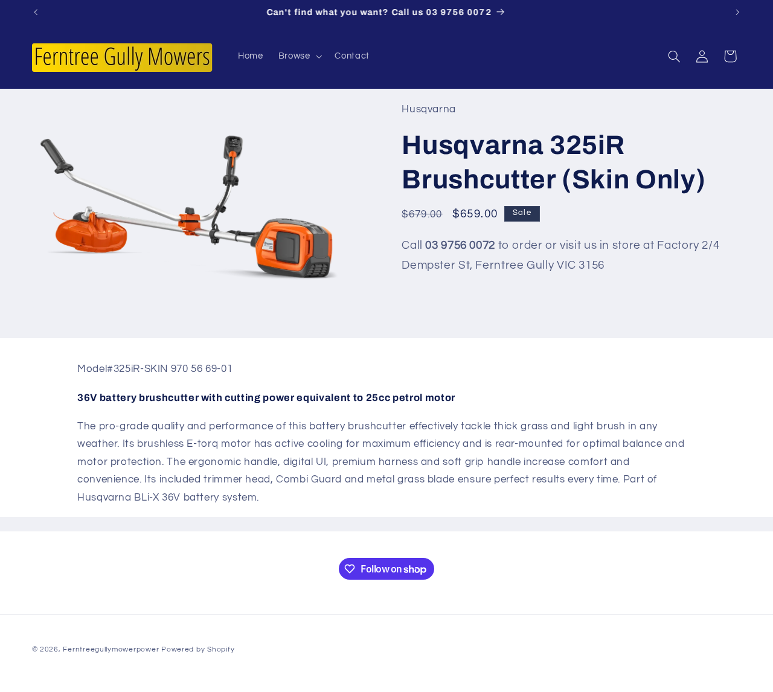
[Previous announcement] (35, 12)
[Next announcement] (737, 12)
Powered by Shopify (197, 649)
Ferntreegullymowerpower (111, 649)
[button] (299, 56)
